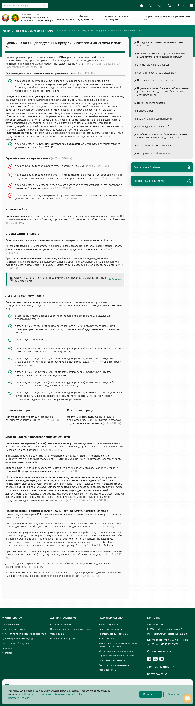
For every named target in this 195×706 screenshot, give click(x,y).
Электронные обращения (15, 643)
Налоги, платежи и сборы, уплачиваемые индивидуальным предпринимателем (161, 55)
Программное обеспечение (153, 153)
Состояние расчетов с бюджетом (156, 72)
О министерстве (65, 17)
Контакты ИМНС (107, 669)
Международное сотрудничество (116, 650)
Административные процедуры (117, 17)
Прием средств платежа (151, 103)
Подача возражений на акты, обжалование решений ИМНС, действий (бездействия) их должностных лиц (163, 92)
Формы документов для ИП (153, 126)
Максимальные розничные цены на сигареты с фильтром (118, 645)
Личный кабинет (159, 666)
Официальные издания (62, 638)
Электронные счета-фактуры (154, 145)
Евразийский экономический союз (117, 655)
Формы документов (85, 17)
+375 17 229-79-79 (168, 644)
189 (153, 644)
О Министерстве (11, 624)
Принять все (150, 694)
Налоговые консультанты (112, 660)
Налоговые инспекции (13, 629)
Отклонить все (176, 694)
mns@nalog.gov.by (157, 633)
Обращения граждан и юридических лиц (167, 17)
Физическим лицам (60, 624)
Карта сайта (155, 674)
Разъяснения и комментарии (154, 118)
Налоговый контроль (110, 638)
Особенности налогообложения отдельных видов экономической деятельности (163, 136)
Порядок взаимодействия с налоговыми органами (161, 44)
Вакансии (7, 648)
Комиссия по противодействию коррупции (24, 633)
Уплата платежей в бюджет (153, 64)
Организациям (58, 633)
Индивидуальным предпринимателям (35, 30)
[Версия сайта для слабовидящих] (160, 5)
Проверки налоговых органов (155, 80)
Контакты (7, 652)
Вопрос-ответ (145, 110)
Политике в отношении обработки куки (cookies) (54, 694)
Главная (6, 30)
